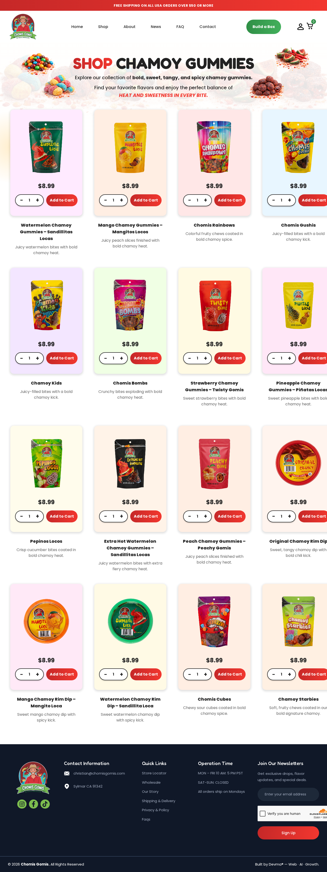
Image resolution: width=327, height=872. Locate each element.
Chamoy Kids (46, 383)
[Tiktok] (45, 804)
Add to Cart (62, 200)
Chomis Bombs (130, 383)
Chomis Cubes (214, 699)
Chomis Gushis (298, 225)
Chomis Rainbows (214, 225)
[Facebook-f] (33, 804)
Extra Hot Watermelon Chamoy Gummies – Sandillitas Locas (130, 548)
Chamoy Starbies (298, 699)
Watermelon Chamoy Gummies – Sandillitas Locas (46, 231)
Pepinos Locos (46, 541)
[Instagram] (21, 804)
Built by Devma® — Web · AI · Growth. (287, 864)
